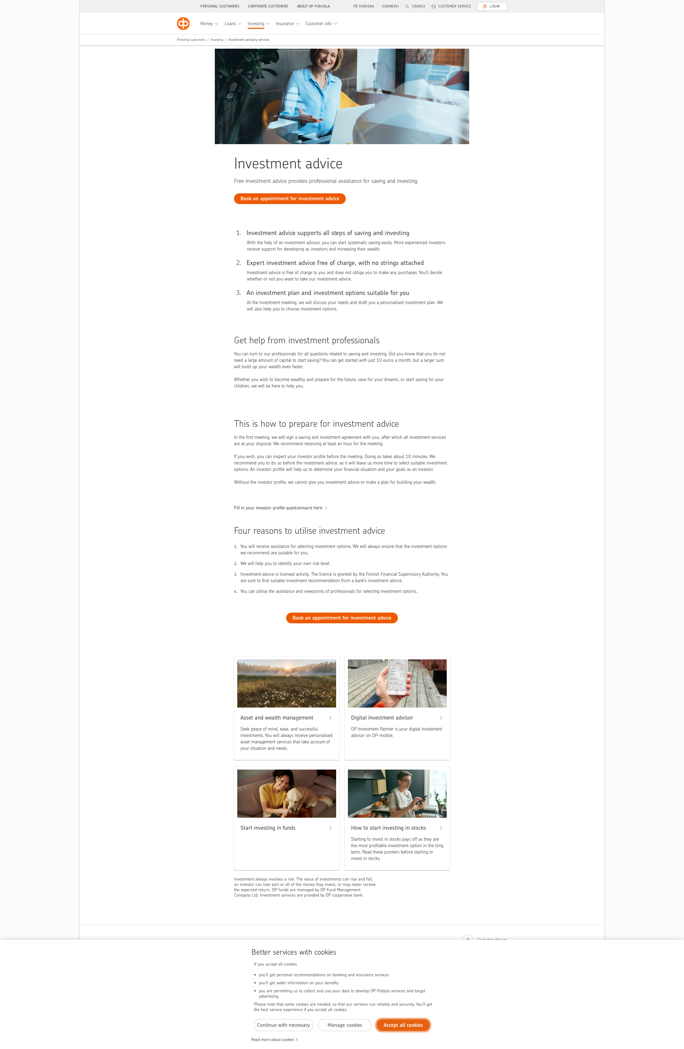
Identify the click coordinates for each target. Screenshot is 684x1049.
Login (495, 6)
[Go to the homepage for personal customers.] (183, 23)
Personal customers (219, 6)
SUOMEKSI (390, 6)
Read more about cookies (272, 1039)
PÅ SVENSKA (363, 6)
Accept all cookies (403, 1025)
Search (418, 6)
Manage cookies (345, 1025)
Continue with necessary (283, 1025)
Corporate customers (268, 6)
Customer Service (454, 6)
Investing (217, 40)
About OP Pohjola (313, 6)
